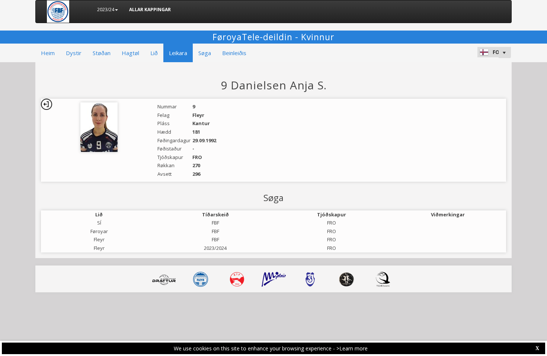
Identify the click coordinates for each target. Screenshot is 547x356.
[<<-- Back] (46, 104)
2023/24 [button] (105, 9)
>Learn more (352, 348)
